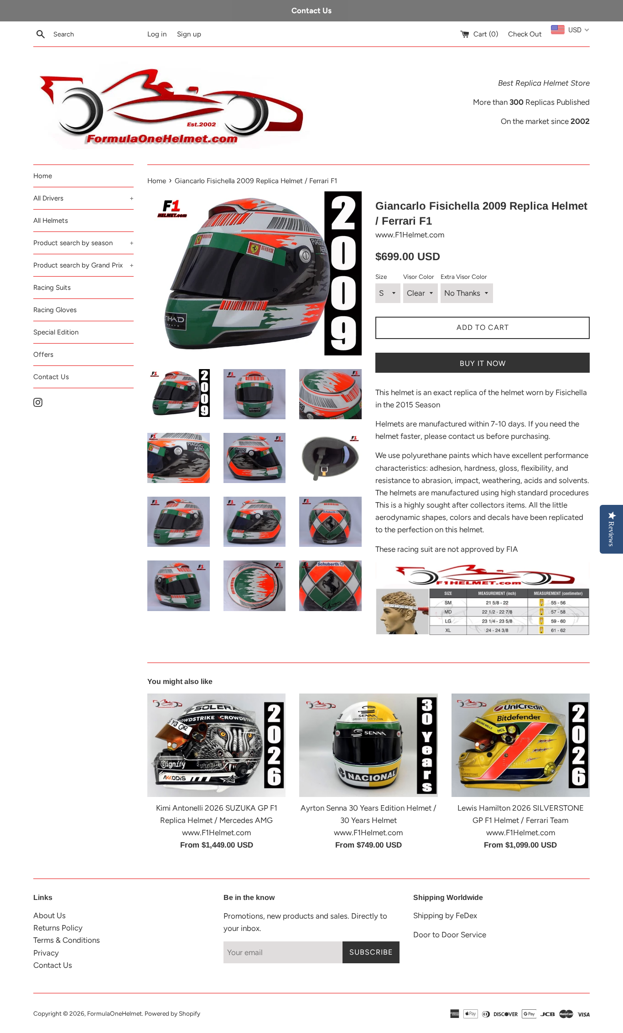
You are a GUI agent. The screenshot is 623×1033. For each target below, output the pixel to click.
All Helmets (50, 220)
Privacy (46, 952)
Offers (43, 354)
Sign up (189, 34)
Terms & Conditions (66, 940)
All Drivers (83, 198)
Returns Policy (58, 927)
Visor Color (418, 276)
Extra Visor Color (464, 276)
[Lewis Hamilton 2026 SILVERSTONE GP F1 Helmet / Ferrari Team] (521, 745)
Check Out (525, 34)
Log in (157, 34)
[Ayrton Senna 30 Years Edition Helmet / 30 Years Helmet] (368, 745)
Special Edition (55, 332)
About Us (49, 915)
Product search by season (83, 243)
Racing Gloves (55, 310)
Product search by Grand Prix (83, 265)
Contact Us (51, 377)
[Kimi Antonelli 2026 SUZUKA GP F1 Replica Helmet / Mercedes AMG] (216, 745)
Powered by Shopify (172, 1013)
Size (381, 276)
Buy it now (483, 363)
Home (42, 176)
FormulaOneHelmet (114, 1013)
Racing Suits (52, 287)
